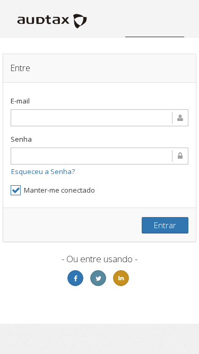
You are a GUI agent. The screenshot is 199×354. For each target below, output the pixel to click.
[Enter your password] (99, 156)
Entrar (165, 225)
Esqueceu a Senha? (43, 171)
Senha (21, 139)
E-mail (20, 101)
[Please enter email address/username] (99, 117)
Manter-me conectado (59, 190)
